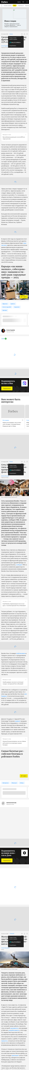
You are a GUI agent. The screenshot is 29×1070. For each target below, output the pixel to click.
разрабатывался (14, 1020)
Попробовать (12, 45)
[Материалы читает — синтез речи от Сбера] (22, 34)
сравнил (17, 711)
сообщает (19, 554)
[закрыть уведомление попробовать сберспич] (22, 38)
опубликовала (20, 643)
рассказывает (20, 1064)
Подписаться (7, 378)
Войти (19, 2)
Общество (5, 881)
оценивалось (14, 1018)
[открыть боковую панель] (23, 2)
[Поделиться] (24, 34)
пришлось (4, 1030)
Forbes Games (10, 5)
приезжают (15, 1045)
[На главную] (4, 2)
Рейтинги (21, 5)
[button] (27, 2)
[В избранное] (27, 34)
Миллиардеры (6, 410)
